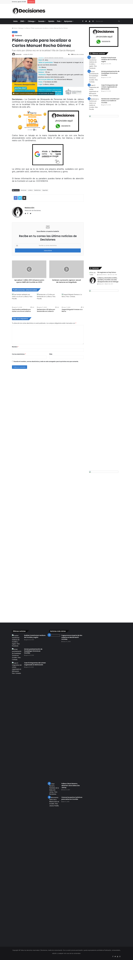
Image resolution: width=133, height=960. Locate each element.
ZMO (22, 21)
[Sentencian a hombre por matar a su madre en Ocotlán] (94, 104)
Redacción (18, 54)
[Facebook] (82, 21)
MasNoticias (37, 190)
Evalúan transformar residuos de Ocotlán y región (109, 59)
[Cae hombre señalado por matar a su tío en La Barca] (23, 299)
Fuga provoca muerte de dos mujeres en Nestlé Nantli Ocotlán (71, 637)
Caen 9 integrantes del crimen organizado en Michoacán (109, 87)
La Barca (27, 28)
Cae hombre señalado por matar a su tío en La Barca (21, 310)
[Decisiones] (29, 10)
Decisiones (23, 190)
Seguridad (45, 190)
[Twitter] (86, 21)
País (58, 21)
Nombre (15, 347)
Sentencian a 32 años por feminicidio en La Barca (46, 310)
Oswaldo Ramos (102, 274)
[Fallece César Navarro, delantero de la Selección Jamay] (54, 789)
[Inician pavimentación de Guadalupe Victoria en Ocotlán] (94, 76)
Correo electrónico (19, 354)
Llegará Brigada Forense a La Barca (72, 310)
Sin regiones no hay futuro (106, 272)
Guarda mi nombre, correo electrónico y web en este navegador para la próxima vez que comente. (46, 361)
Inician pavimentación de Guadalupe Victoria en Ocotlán (110, 73)
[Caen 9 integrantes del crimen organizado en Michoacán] (94, 90)
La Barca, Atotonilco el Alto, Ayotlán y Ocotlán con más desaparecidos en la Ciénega (108, 280)
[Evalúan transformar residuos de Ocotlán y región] (94, 63)
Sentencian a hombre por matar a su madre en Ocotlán (110, 101)
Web (50, 354)
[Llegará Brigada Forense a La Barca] (73, 299)
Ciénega (31, 21)
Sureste (41, 21)
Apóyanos (68, 21)
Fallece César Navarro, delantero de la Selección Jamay (70, 785)
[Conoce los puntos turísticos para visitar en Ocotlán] (54, 869)
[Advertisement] (85, 9)
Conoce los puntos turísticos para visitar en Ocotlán (71, 798)
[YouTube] (89, 21)
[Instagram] (93, 21)
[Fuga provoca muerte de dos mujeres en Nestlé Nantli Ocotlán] (54, 707)
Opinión (51, 21)
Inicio (15, 21)
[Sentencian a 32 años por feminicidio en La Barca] (48, 299)
